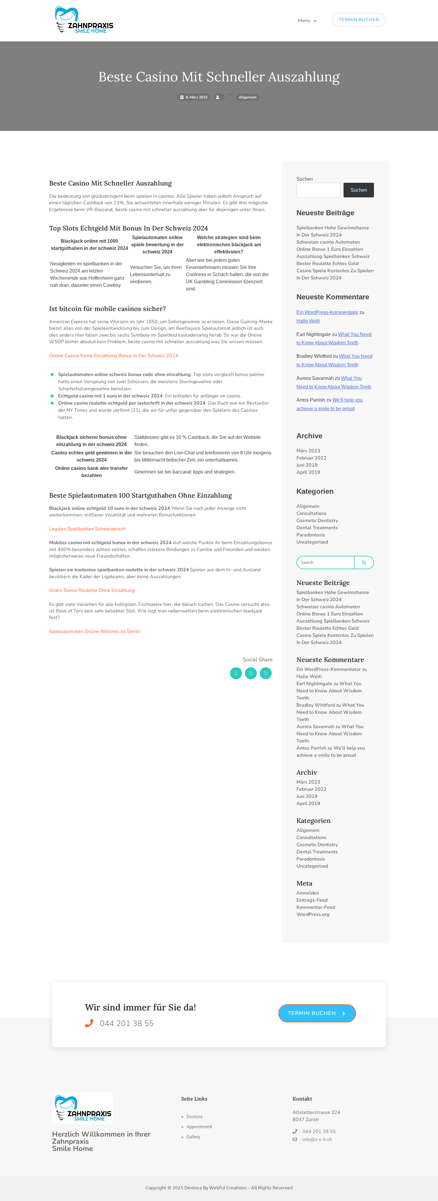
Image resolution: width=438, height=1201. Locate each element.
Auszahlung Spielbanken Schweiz (332, 256)
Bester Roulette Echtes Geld (327, 263)
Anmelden (307, 893)
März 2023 (308, 451)
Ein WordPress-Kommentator (327, 312)
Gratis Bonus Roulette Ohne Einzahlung (92, 590)
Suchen (304, 179)
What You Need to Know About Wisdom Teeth (329, 690)
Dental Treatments (317, 527)
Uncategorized (312, 542)
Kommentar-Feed (315, 907)
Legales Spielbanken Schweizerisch (87, 529)
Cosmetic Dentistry (317, 520)
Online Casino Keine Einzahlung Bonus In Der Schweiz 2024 (113, 355)
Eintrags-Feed (311, 900)
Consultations (311, 513)
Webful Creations (227, 1187)
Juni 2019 (307, 465)
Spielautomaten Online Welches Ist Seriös (95, 631)
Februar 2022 (311, 458)
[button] (192, 1117)
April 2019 (308, 472)
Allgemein (307, 506)
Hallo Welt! (308, 321)
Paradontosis (310, 535)
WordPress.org (313, 914)
